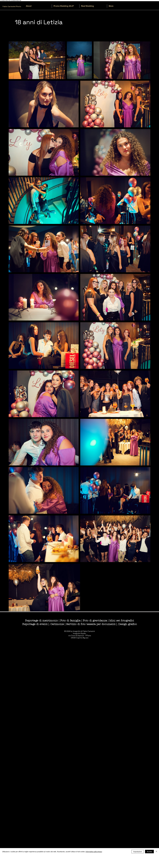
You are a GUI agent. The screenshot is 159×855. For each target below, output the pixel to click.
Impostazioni (137, 851)
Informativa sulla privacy (94, 851)
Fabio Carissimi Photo (12, 6)
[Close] (156, 851)
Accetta (149, 851)
